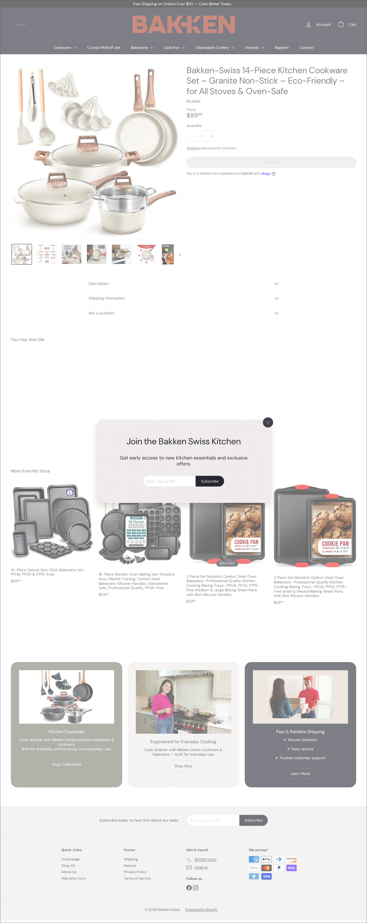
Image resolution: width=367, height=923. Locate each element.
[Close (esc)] (268, 422)
